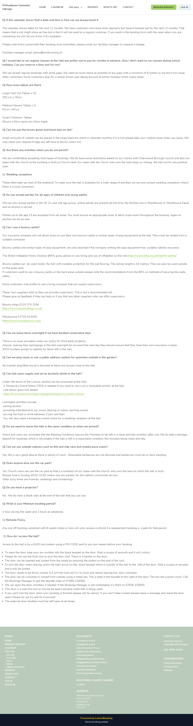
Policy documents (173, 663)
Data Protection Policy (87, 648)
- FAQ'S (8, 661)
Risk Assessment (84, 655)
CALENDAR (57, 7)
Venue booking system (96, 721)
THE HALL (10, 651)
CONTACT (128, 7)
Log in (184, 7)
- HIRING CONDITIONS (15, 667)
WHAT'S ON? (110, 7)
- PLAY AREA (10, 658)
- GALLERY (10, 655)
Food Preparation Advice (89, 673)
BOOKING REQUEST (164, 7)
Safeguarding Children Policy (91, 662)
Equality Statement (86, 669)
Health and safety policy (88, 651)
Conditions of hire (85, 640)
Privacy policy (171, 666)
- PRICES (9, 664)
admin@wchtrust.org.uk (176, 644)
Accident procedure (86, 666)
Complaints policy (85, 644)
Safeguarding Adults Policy (90, 658)
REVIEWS (93, 7)
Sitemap (168, 670)
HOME (42, 7)
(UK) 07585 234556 (173, 649)
